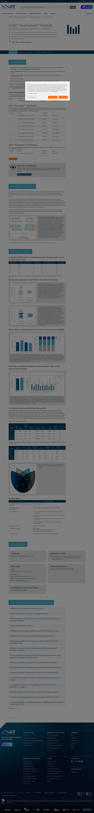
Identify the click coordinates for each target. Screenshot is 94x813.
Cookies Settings (31, 97)
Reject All (53, 97)
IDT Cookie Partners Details (32, 93)
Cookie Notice (55, 91)
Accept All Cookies (63, 97)
